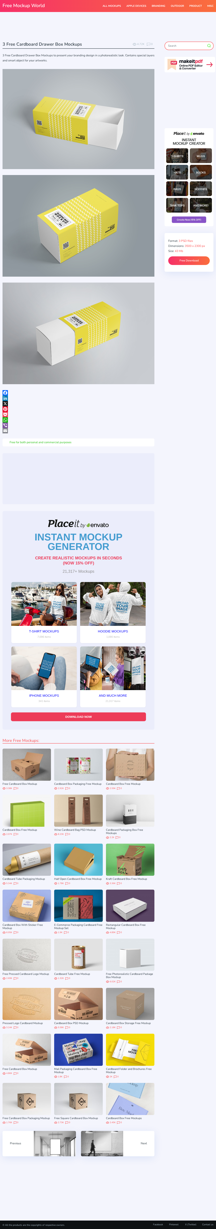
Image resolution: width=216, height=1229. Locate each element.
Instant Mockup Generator (79, 541)
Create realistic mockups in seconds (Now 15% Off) (78, 560)
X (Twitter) (190, 1224)
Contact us (207, 1224)
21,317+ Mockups (78, 571)
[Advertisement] (108, 27)
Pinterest (174, 1224)
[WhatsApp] (78, 420)
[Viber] (78, 425)
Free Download (189, 260)
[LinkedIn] (78, 398)
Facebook (158, 1224)
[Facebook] (78, 393)
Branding (158, 6)
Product (195, 6)
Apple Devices (136, 6)
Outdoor (177, 6)
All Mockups (112, 6)
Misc (210, 6)
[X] (78, 403)
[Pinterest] (78, 409)
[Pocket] (78, 414)
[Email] (78, 430)
